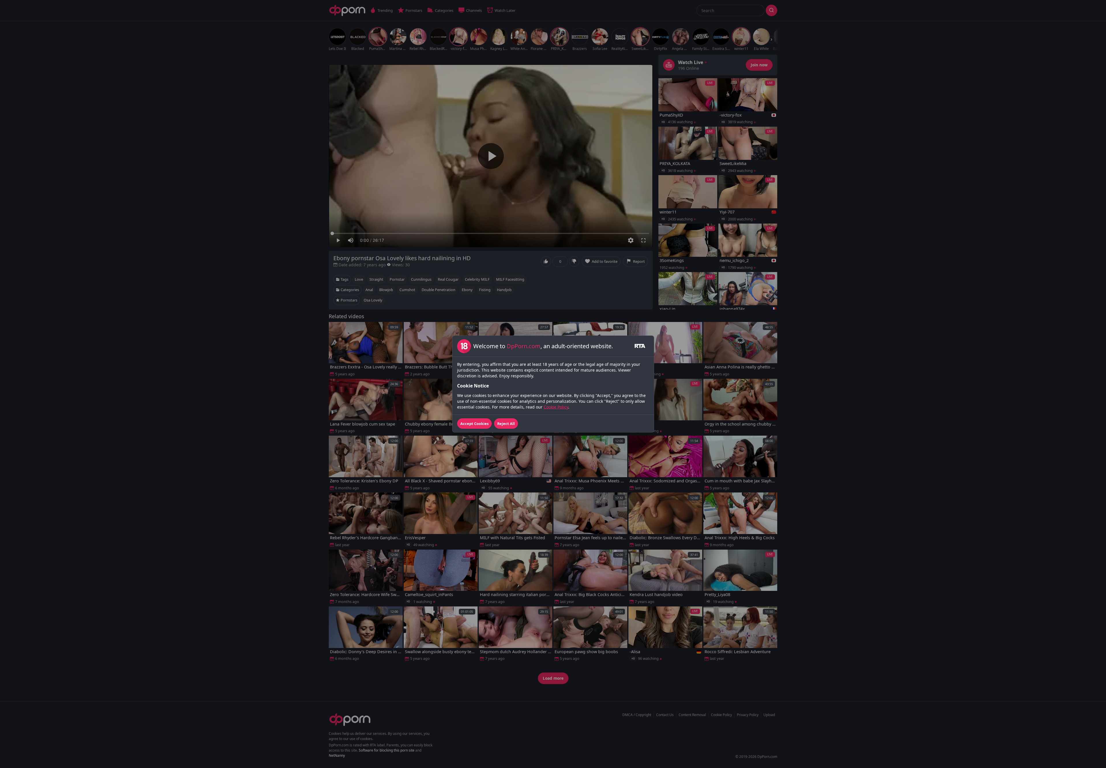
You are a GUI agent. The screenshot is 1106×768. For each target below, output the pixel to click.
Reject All (506, 423)
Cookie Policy (556, 407)
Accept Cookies (474, 423)
